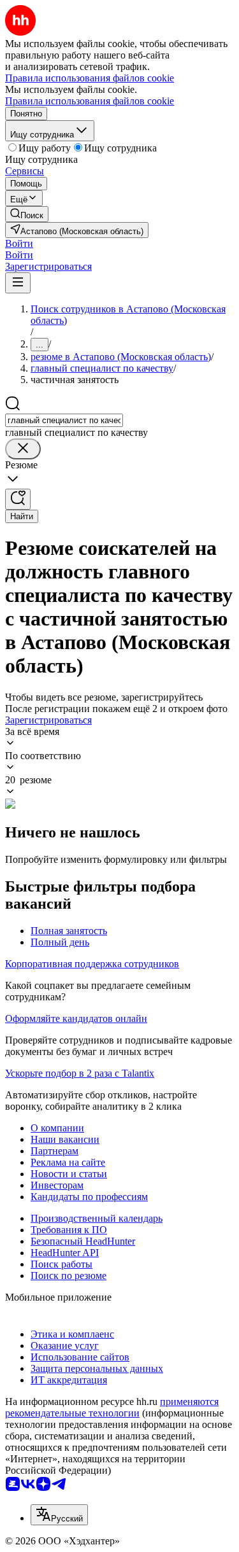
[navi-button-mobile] (18, 282)
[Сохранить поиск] (18, 499)
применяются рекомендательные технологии (112, 1407)
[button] (19, 243)
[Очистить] (23, 448)
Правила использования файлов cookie (89, 100)
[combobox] (64, 420)
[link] (26, 214)
